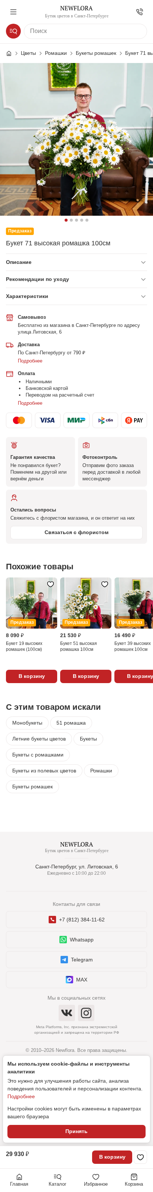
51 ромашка (71, 723)
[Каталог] (13, 31)
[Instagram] (86, 1013)
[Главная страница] (12, 53)
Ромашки (101, 771)
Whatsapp (82, 940)
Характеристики (27, 296)
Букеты (88, 739)
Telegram (82, 960)
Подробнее (30, 361)
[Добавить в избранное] (140, 1157)
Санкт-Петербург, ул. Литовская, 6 (76, 867)
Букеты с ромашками (38, 755)
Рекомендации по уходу (37, 279)
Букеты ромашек (32, 786)
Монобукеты (27, 723)
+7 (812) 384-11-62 (82, 920)
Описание (19, 262)
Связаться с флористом (76, 532)
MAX (81, 980)
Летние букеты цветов (39, 739)
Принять (76, 1131)
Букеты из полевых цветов (44, 771)
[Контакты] (139, 11)
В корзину (112, 1157)
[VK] (67, 1013)
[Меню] (13, 11)
